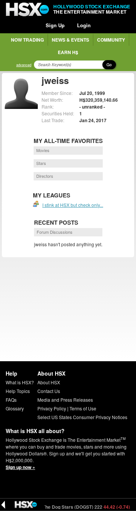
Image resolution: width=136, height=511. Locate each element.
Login (84, 25)
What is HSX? (20, 382)
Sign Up (55, 25)
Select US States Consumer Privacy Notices (82, 417)
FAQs (11, 399)
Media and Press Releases (65, 399)
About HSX (48, 382)
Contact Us (48, 391)
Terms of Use (83, 408)
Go (109, 64)
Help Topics (18, 391)
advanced (23, 65)
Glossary (15, 408)
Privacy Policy (51, 408)
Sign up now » (20, 467)
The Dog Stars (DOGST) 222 (83, 506)
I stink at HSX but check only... (72, 205)
